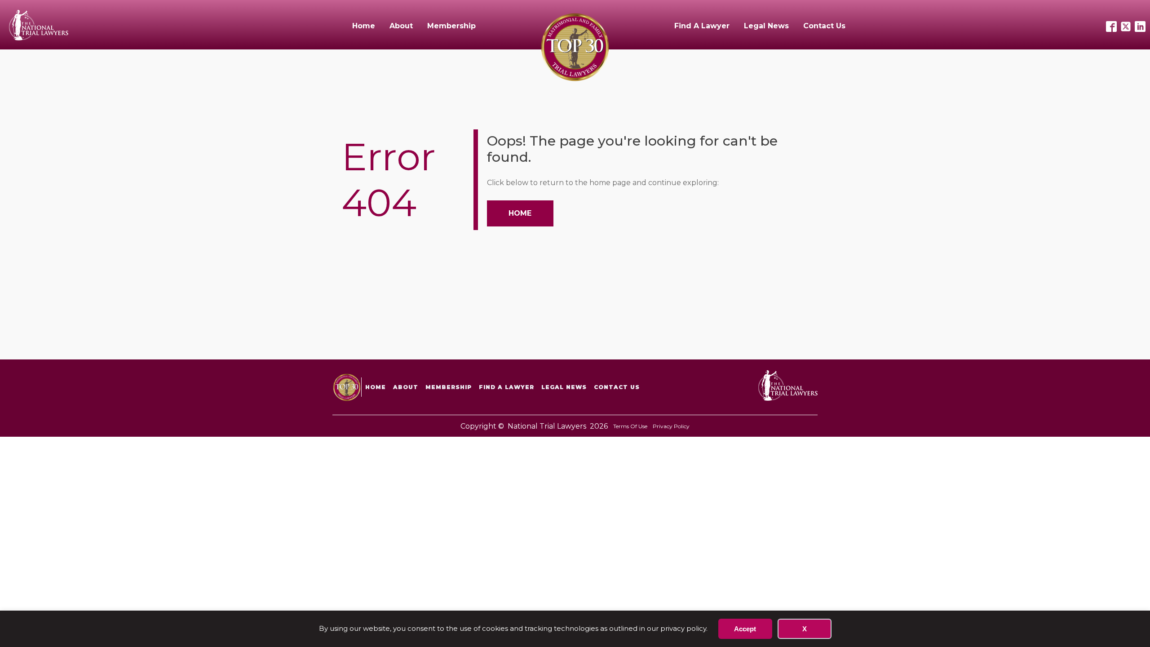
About (401, 26)
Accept (745, 629)
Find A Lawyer (702, 26)
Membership (451, 26)
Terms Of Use (630, 426)
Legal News (766, 26)
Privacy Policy (671, 426)
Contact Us (824, 26)
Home (363, 26)
